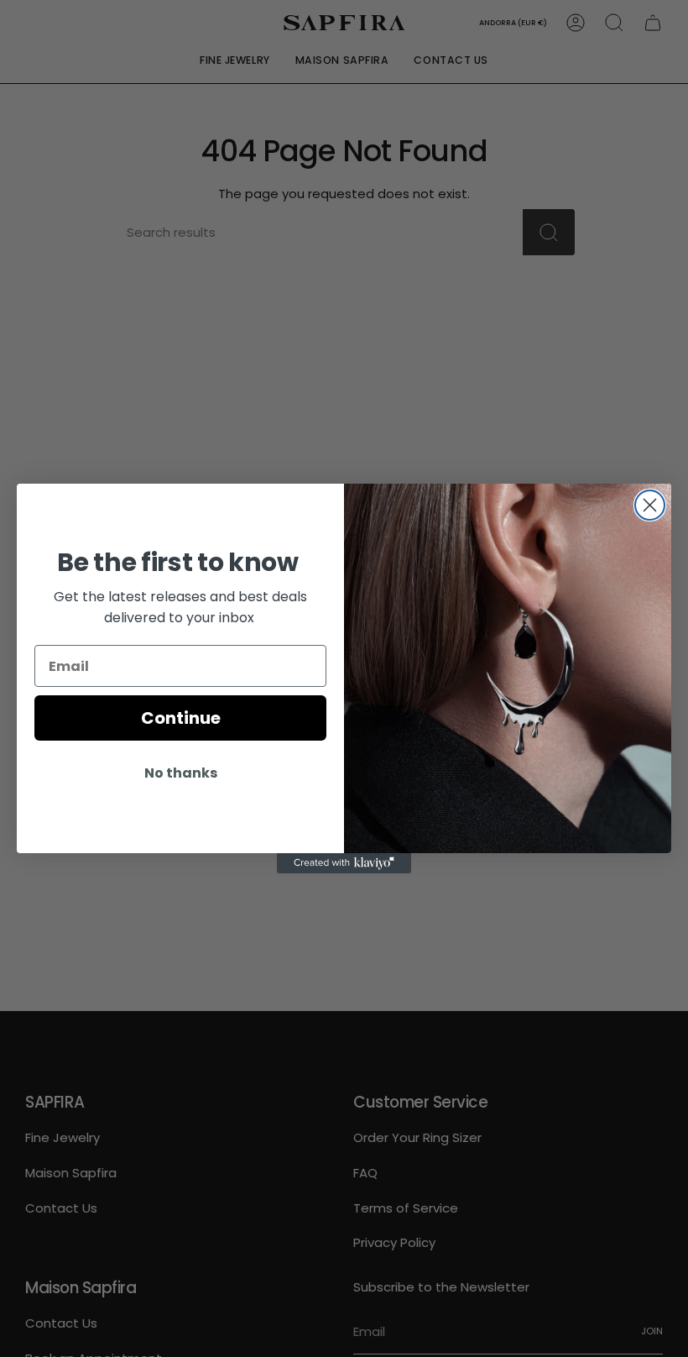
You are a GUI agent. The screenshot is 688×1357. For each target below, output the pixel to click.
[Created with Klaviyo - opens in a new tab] (344, 863)
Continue (181, 718)
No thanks (180, 773)
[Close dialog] (650, 505)
